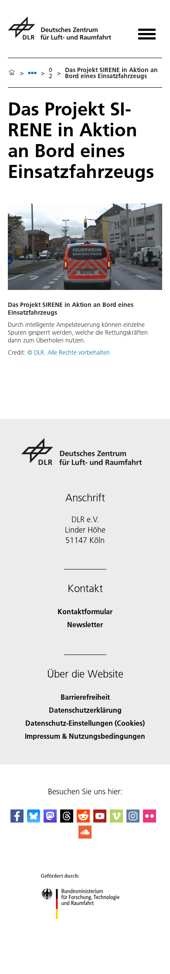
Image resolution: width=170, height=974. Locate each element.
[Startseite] (12, 73)
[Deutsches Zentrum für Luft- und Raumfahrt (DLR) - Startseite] (63, 31)
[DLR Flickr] (149, 820)
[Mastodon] (50, 820)
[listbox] (32, 72)
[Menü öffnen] (147, 31)
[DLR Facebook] (17, 820)
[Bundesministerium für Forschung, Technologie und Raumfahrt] (85, 928)
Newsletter (85, 624)
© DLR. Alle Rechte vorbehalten (68, 352)
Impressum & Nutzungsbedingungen (85, 735)
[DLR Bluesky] (33, 820)
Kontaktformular (85, 611)
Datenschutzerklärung (85, 709)
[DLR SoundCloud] (85, 836)
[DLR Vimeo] (116, 820)
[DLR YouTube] (99, 820)
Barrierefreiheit (85, 696)
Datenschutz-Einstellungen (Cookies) (85, 722)
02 (50, 73)
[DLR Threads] (66, 820)
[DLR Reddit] (83, 820)
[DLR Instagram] (132, 820)
